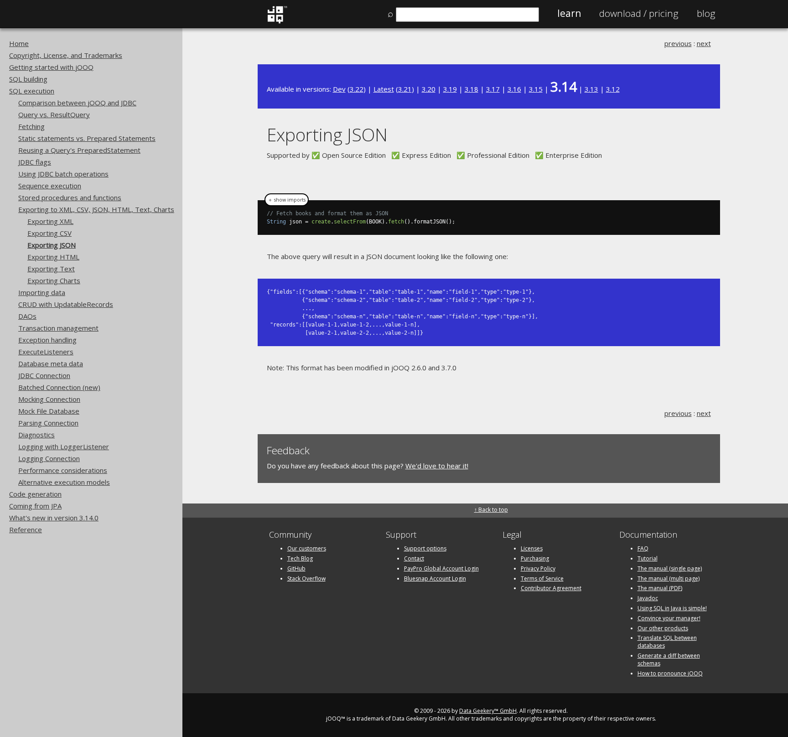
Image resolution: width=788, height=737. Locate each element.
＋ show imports (287, 200)
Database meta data (50, 363)
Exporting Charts (53, 280)
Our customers (306, 548)
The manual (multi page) (669, 578)
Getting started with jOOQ (51, 67)
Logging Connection (49, 458)
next (704, 43)
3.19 (450, 88)
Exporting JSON (51, 244)
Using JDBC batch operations (63, 173)
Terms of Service (542, 578)
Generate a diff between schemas (669, 659)
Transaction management (58, 327)
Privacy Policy (538, 568)
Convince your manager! (669, 618)
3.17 (493, 88)
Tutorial (648, 558)
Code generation (35, 493)
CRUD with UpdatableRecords (65, 304)
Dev (339, 88)
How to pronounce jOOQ (670, 673)
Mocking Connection (49, 399)
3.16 (514, 88)
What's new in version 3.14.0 (53, 517)
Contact (414, 558)
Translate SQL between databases (667, 641)
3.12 (613, 88)
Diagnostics (36, 434)
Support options (425, 548)
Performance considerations (62, 470)
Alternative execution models (64, 482)
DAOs (27, 316)
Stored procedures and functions (69, 197)
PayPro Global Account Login (441, 568)
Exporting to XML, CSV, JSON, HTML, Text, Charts (96, 209)
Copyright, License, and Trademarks (65, 55)
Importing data (41, 292)
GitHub (296, 568)
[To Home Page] (277, 21)
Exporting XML (50, 221)
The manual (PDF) (660, 588)
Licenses (532, 548)
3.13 (591, 88)
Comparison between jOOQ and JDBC (77, 102)
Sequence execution (49, 185)
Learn (569, 13)
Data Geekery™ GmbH (488, 711)
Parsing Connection (48, 422)
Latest (383, 88)
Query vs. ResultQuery (54, 114)
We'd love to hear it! (436, 465)
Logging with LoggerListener (63, 446)
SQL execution (31, 90)
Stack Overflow (306, 578)
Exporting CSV (49, 233)
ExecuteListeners (45, 351)
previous (678, 43)
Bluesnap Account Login (435, 578)
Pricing (639, 13)
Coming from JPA (35, 505)
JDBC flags (34, 161)
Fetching (31, 126)
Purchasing (535, 558)
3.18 (471, 88)
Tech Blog (300, 558)
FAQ (643, 548)
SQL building (28, 78)
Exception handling (47, 339)
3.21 (405, 88)
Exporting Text (51, 268)
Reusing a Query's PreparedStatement (79, 150)
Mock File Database (48, 410)
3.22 (356, 88)
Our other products (663, 628)
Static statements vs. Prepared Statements (87, 138)
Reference (25, 529)
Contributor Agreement (551, 588)
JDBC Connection (44, 375)
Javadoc (648, 598)
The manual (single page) (670, 568)
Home (19, 43)
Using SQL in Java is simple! (672, 608)
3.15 (536, 88)
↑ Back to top (491, 510)
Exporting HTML (53, 256)
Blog (706, 13)
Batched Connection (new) (59, 387)
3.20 (428, 88)
